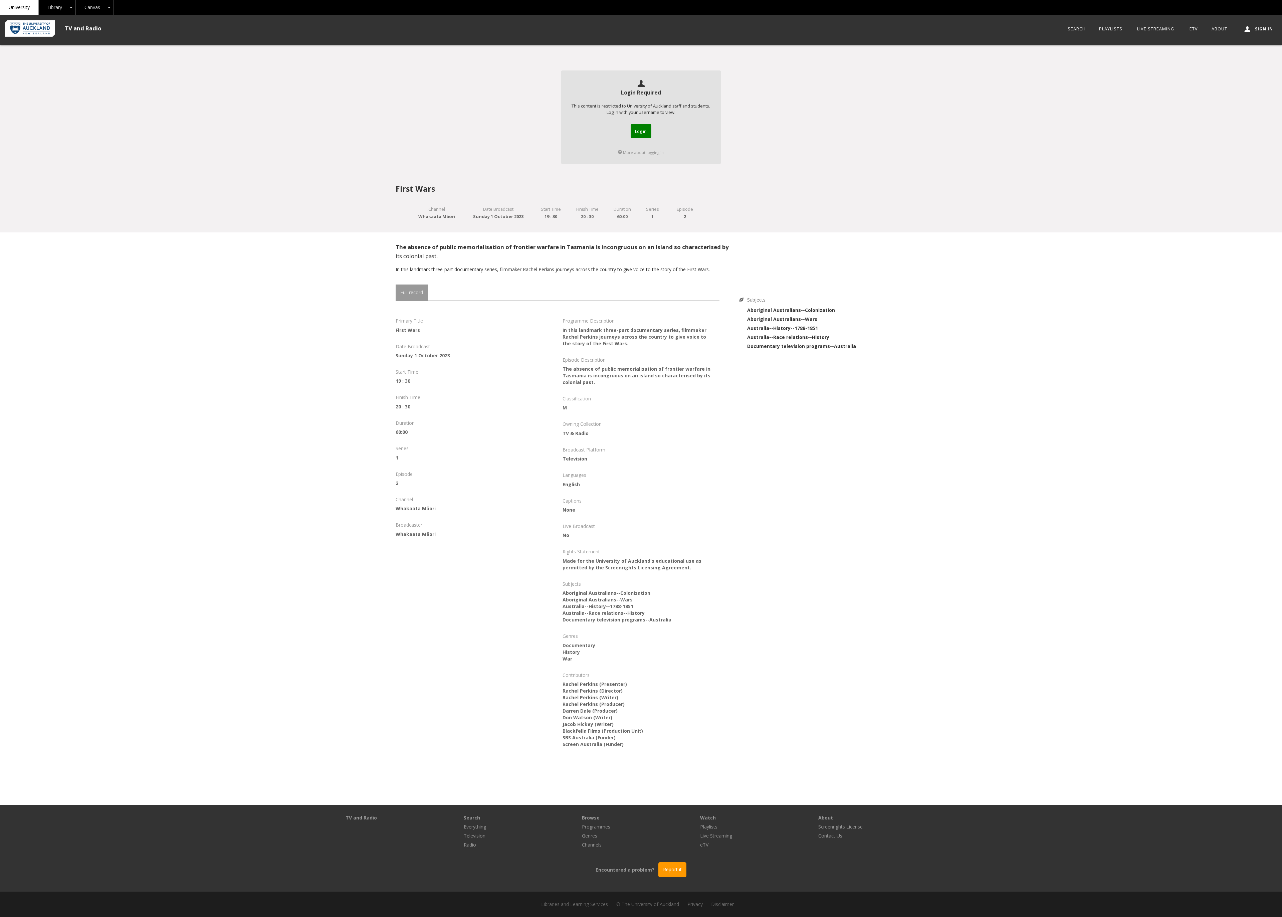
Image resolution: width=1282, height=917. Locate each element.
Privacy (695, 904)
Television (474, 836)
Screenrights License (840, 826)
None (569, 510)
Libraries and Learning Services (574, 904)
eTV (1194, 29)
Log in (641, 131)
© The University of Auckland (647, 904)
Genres (589, 836)
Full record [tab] (411, 292)
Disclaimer (722, 904)
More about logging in (643, 152)
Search (1077, 29)
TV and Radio (83, 28)
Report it (672, 869)
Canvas (92, 7)
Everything (475, 826)
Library (54, 7)
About (1219, 29)
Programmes (596, 826)
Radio (470, 845)
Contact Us (830, 836)
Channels (592, 845)
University (19, 7)
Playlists (1110, 29)
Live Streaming (1155, 29)
